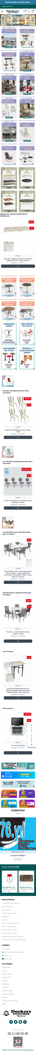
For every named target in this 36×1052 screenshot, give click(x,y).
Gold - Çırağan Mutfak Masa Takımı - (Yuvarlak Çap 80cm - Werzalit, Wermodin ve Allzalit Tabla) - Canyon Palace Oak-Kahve (18, 574)
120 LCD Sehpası (18, 745)
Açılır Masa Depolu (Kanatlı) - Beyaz (18, 689)
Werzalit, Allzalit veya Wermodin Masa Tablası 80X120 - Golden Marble (18, 259)
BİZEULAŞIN (31, 735)
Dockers (18, 256)
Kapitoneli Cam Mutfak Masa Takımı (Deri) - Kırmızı (18, 633)
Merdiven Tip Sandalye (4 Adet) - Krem (18, 431)
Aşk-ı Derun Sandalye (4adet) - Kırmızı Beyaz (18, 501)
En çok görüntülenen (10, 867)
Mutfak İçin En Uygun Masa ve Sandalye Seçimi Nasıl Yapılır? (18, 856)
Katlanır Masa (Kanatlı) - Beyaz (26, 887)
